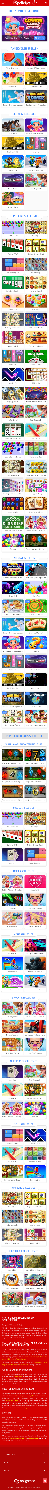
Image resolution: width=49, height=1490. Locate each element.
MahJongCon (38, 1362)
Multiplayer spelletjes (23, 1061)
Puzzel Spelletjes (23, 807)
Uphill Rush (10, 1359)
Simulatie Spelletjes (24, 997)
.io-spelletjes (42, 1396)
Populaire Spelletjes (24, 216)
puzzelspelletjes (19, 1396)
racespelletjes (23, 1408)
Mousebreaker (34, 1438)
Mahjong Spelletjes (23, 1187)
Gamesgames (19, 1438)
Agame (12, 1438)
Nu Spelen (39, 38)
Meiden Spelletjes (23, 871)
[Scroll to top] (45, 1480)
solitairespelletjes (30, 1396)
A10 (26, 1438)
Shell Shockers (12, 1365)
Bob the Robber (21, 1359)
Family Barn (18, 1376)
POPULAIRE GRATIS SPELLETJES (25, 736)
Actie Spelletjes (23, 934)
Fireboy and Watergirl (31, 1357)
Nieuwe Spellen (24, 558)
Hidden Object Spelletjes (23, 1251)
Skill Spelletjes (23, 1124)
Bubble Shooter (24, 1365)
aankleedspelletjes (12, 1400)
